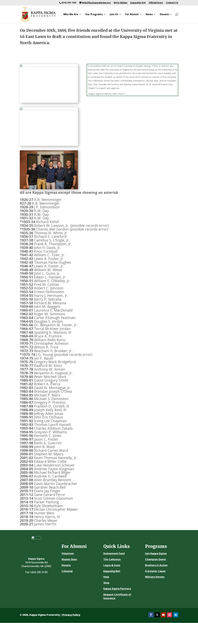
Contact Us (172, 2)
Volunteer (68, 553)
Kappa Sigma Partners (117, 588)
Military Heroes (154, 577)
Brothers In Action (156, 565)
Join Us (114, 14)
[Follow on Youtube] (163, 614)
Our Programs (94, 14)
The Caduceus (112, 559)
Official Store (156, 2)
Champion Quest (155, 559)
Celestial (67, 571)
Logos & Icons (111, 565)
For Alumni (132, 14)
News (149, 14)
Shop (106, 582)
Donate (164, 14)
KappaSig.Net (138, 2)
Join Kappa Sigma (156, 553)
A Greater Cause (155, 571)
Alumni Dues (69, 559)
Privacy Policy (71, 614)
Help (106, 577)
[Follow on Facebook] (150, 614)
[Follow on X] (157, 614)
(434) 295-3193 (38, 572)
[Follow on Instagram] (169, 614)
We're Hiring (120, 2)
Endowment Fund (114, 553)
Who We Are (70, 14)
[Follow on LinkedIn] (175, 614)
